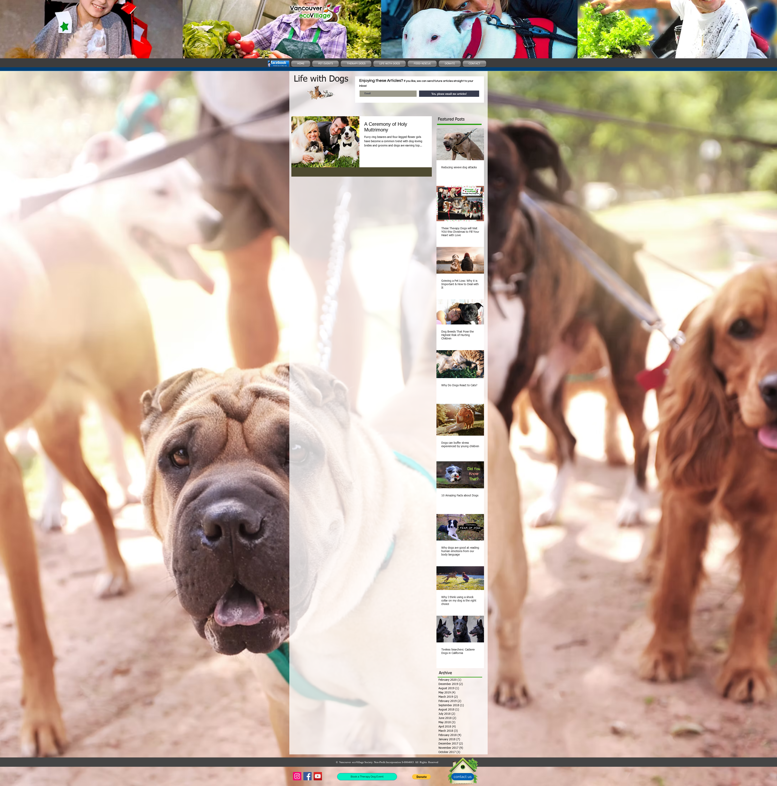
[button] (421, 776)
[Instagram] (297, 776)
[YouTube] (318, 776)
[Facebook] (307, 776)
